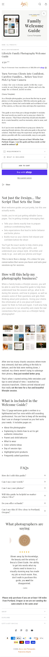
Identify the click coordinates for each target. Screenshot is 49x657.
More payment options (24, 178)
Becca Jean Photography (10, 49)
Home (3, 44)
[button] (40, 4)
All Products (11, 44)
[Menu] (3, 4)
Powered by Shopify (24, 652)
